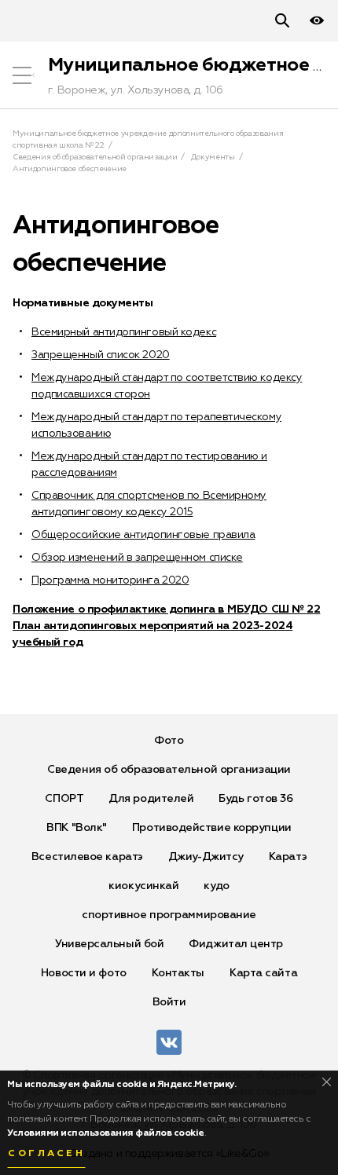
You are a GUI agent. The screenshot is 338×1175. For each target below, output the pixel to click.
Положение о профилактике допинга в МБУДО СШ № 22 (166, 609)
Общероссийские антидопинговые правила (143, 534)
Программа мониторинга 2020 (110, 580)
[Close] (326, 1082)
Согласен (46, 1154)
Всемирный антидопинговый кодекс (123, 332)
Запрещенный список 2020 (100, 355)
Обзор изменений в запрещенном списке (137, 557)
